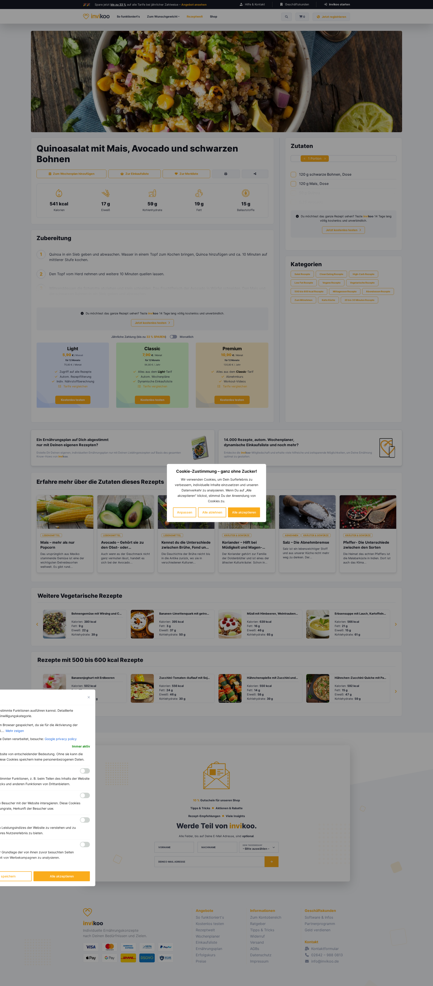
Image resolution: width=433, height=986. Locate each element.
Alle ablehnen (212, 512)
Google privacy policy (61, 739)
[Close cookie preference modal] (89, 697)
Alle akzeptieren (244, 512)
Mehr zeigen (15, 731)
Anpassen (184, 512)
